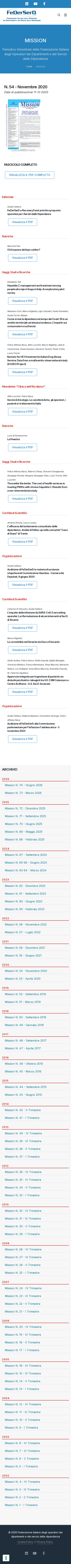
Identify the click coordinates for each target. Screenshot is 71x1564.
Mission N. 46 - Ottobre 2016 (24, 1063)
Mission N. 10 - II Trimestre (22, 1420)
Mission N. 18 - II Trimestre (22, 1342)
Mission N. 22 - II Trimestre (22, 1303)
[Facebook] (44, 4)
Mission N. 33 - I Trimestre (22, 1195)
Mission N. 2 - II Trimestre (22, 1497)
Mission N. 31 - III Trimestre (23, 1218)
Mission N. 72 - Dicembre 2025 (25, 808)
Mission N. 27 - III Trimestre (23, 1257)
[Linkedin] (26, 4)
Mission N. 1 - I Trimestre (21, 1505)
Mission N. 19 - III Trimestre (23, 1334)
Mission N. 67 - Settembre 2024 (26, 855)
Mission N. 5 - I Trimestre (21, 1466)
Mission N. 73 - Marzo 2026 (23, 793)
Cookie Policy (25, 1541)
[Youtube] (35, 4)
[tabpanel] (35, 791)
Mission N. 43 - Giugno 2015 (23, 1094)
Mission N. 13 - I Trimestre (22, 1389)
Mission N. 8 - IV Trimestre (22, 1443)
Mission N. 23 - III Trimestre (23, 1296)
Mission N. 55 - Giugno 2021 (23, 955)
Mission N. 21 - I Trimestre (22, 1311)
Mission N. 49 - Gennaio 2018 (24, 1025)
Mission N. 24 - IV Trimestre (23, 1288)
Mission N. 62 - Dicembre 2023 (25, 886)
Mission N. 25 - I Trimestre (22, 1272)
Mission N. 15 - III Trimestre (23, 1373)
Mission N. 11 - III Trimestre (22, 1412)
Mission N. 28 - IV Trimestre (23, 1249)
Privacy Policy (45, 1541)
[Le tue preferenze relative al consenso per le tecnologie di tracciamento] (6, 1558)
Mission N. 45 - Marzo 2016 (23, 1071)
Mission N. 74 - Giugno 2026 (23, 785)
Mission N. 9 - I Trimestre (21, 1427)
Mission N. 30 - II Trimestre (22, 1226)
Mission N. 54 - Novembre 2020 (26, 971)
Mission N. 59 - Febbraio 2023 (24, 909)
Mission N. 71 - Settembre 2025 (25, 816)
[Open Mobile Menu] (65, 15)
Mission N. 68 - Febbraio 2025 (24, 839)
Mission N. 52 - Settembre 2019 (25, 994)
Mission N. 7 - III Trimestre (22, 1451)
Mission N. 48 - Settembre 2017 (26, 1040)
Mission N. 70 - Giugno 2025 (23, 824)
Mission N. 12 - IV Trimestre (23, 1404)
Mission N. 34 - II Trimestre (23, 1187)
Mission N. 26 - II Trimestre (22, 1265)
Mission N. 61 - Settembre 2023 (25, 893)
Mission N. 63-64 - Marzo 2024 (26, 870)
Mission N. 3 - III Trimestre (22, 1489)
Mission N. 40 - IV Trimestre (23, 1133)
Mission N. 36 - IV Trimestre (23, 1172)
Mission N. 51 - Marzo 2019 (23, 1002)
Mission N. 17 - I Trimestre (22, 1350)
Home (29, 66)
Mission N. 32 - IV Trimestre (23, 1210)
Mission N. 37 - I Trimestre (22, 1156)
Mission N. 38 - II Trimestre (22, 1149)
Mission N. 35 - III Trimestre (23, 1179)
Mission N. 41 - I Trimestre (22, 1118)
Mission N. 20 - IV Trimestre (23, 1327)
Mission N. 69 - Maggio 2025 (23, 831)
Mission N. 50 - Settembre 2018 (25, 1017)
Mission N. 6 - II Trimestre (22, 1458)
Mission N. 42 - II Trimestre (23, 1110)
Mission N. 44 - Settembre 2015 (26, 1087)
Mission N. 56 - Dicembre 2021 (25, 947)
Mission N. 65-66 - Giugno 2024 (26, 862)
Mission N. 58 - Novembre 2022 (26, 924)
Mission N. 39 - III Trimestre (23, 1141)
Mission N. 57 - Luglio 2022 (22, 932)
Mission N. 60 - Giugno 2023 (23, 901)
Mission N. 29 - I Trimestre (22, 1234)
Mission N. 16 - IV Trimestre (23, 1365)
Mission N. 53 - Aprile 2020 (22, 978)
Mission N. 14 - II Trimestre (22, 1381)
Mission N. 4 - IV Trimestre (22, 1481)
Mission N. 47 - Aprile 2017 (23, 1048)
